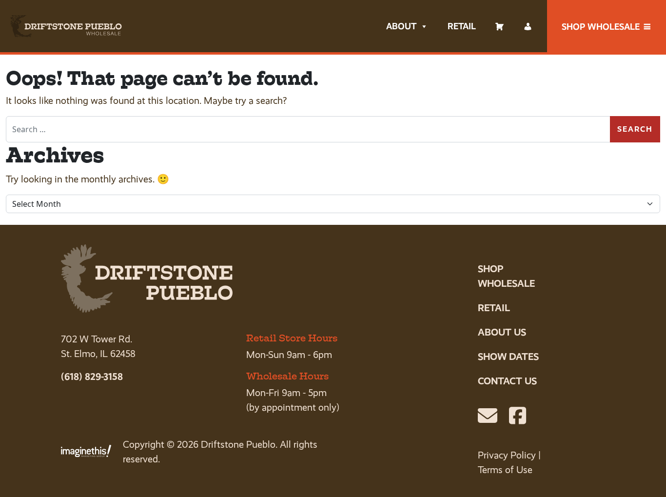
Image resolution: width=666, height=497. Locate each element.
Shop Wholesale (601, 26)
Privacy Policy (507, 455)
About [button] (401, 26)
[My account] (528, 26)
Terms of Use (505, 470)
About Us (502, 332)
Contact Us (507, 381)
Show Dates (508, 356)
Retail (462, 26)
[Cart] (499, 26)
